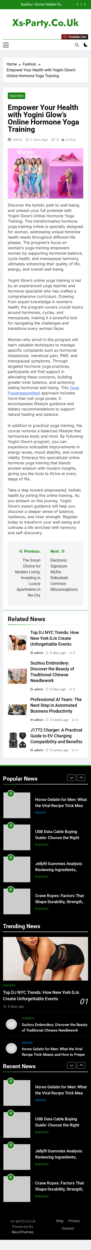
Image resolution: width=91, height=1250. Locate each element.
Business (42, 812)
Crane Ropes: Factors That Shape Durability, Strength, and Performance (59, 869)
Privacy (74, 1221)
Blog (59, 1221)
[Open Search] (77, 45)
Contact (68, 1228)
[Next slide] (85, 4)
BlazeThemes (22, 1232)
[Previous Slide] (77, 4)
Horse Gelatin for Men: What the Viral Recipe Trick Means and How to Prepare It (54, 1054)
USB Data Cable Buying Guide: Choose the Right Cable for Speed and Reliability (41, 5)
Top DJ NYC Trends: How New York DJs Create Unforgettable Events (54, 638)
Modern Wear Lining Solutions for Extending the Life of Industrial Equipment (60, 901)
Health (27, 1043)
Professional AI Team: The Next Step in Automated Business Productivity (56, 705)
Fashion (16, 95)
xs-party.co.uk (45, 23)
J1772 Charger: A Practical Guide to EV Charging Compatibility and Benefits (56, 736)
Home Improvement (50, 909)
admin (17, 139)
